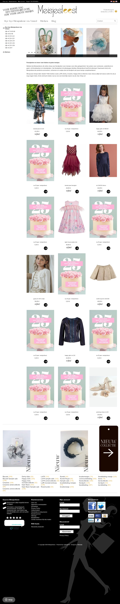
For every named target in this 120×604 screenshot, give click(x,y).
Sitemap (33, 516)
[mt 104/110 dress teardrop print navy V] (103, 183)
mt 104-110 (11, 36)
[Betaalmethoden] (91, 518)
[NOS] (45, 471)
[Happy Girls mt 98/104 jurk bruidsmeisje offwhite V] (103, 126)
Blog (53, 21)
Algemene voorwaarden (39, 504)
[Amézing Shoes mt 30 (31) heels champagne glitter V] (103, 410)
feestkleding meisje (107, 476)
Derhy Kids (27, 476)
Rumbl (64, 476)
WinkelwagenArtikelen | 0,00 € (107, 11)
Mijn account (21, 1)
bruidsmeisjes (86, 476)
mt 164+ (10, 48)
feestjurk (84, 483)
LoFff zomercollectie (50, 481)
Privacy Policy (35, 508)
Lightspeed (67, 544)
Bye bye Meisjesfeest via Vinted (20, 21)
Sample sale (67, 481)
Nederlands (111, 1)
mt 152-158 (11, 45)
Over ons (5, 1)
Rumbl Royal (66, 479)
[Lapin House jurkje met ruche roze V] (72, 240)
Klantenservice (13, 1)
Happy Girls (28, 479)
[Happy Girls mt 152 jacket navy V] (72, 353)
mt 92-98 (10, 34)
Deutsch (114, 1)
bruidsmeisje (67, 487)
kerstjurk (103, 483)
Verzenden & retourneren (39, 512)
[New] (103, 471)
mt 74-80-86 (11, 31)
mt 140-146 (11, 43)
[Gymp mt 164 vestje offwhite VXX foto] (40, 296)
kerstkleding (104, 485)
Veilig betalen (35, 510)
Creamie (8, 483)
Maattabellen (35, 517)
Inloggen (66, 516)
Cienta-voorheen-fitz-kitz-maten (41, 519)
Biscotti (7, 476)
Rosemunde (47, 487)
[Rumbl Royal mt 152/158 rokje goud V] (103, 296)
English (116, 1)
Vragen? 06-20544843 (32, 1)
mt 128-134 (11, 41)
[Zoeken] (115, 21)
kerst (101, 479)
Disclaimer (34, 506)
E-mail (62, 524)
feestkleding (85, 485)
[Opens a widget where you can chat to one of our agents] (8, 600)
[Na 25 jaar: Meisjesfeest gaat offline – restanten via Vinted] (72, 126)
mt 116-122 (11, 38)
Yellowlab (79, 544)
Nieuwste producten (37, 527)
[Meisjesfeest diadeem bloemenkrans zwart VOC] (74, 471)
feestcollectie (86, 481)
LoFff (45, 476)
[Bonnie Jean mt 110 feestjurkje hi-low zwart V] (40, 126)
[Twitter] (101, 510)
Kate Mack (28, 485)
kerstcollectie (105, 481)
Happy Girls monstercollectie (29, 482)
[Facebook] (92, 510)
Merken (44, 21)
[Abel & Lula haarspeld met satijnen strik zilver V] (16, 471)
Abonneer (66, 531)
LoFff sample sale (50, 479)
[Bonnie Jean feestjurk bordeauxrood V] (72, 183)
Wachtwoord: (64, 509)
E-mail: (62, 502)
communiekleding (88, 479)
